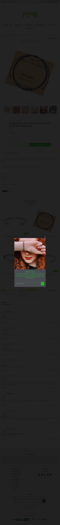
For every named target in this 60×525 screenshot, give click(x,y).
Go (42, 283)
